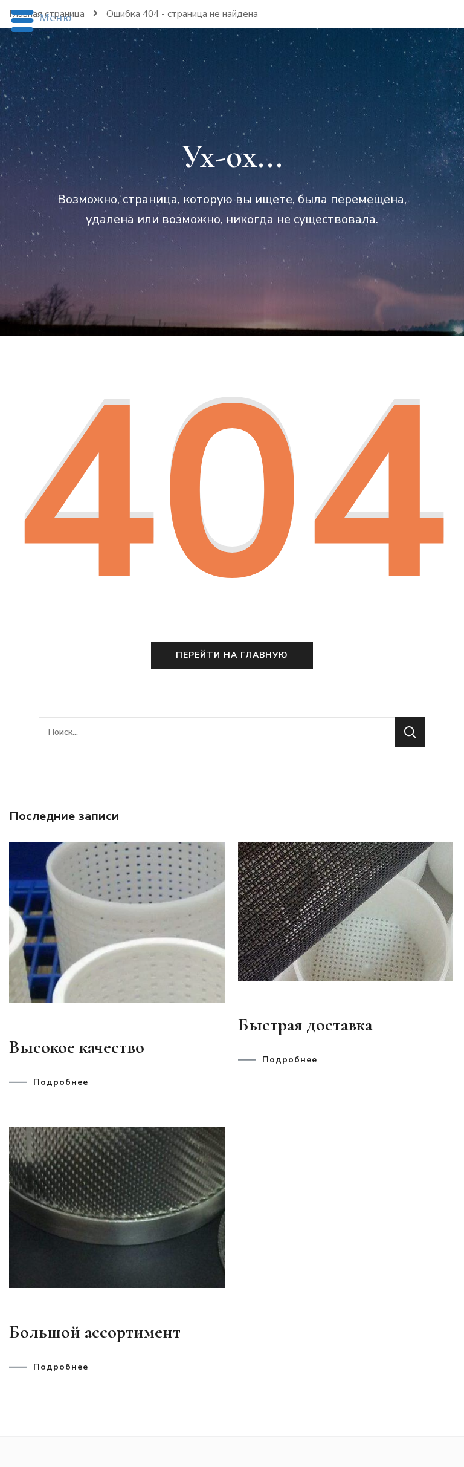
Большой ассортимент (95, 1332)
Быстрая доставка (305, 1024)
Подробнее (60, 1082)
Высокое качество (76, 1047)
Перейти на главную (232, 655)
